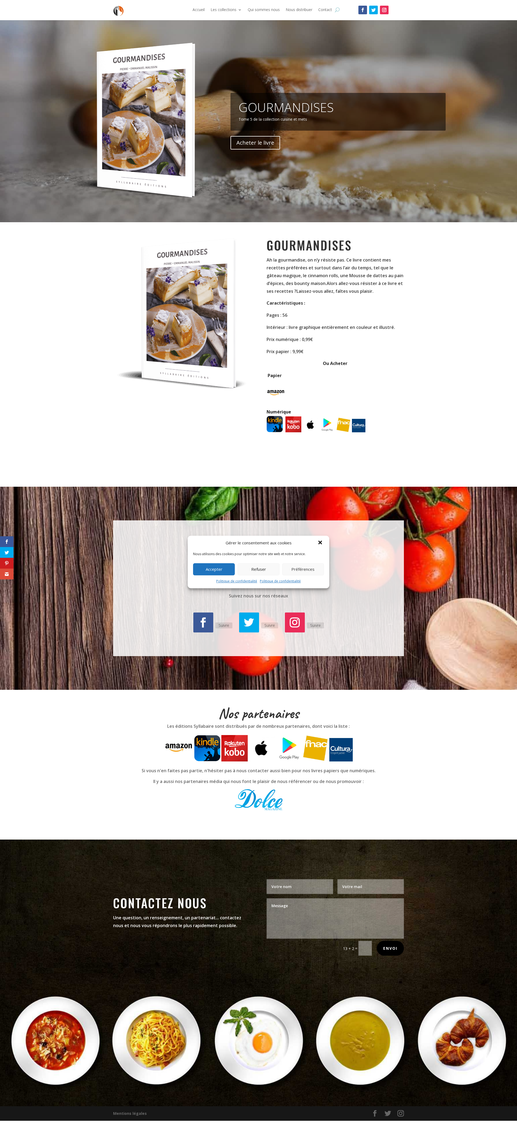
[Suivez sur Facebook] (362, 10)
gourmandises (286, 107)
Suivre (224, 625)
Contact (325, 10)
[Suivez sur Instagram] (384, 10)
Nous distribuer (299, 10)
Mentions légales (130, 1113)
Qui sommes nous (264, 10)
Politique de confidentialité (236, 581)
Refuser (258, 569)
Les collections (223, 10)
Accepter (214, 569)
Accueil (199, 10)
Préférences (303, 569)
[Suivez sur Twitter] (373, 10)
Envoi (390, 948)
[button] (320, 543)
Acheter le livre (255, 142)
